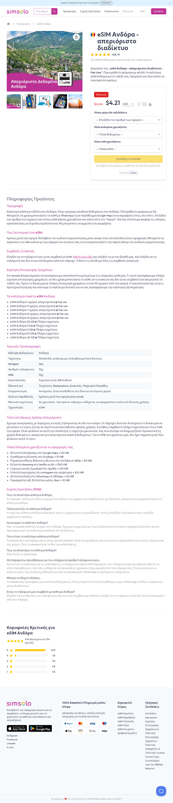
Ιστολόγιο (150, 713)
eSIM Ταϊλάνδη (126, 721)
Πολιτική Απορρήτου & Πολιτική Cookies (155, 748)
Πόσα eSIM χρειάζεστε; (107, 141)
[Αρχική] (8, 24)
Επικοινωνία (112, 11)
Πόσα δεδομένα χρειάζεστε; (110, 127)
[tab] (14, 101)
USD (142, 11)
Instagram (12, 735)
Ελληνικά (128, 11)
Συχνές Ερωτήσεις (90, 11)
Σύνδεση (159, 11)
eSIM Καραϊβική (126, 717)
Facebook (12, 739)
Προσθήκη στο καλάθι (128, 158)
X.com (10, 747)
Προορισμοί (69, 11)
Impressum (151, 717)
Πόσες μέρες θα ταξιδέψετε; (111, 112)
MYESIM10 (106, 3)
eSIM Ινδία (123, 725)
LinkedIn (11, 743)
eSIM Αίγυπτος (125, 713)
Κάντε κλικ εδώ (83, 256)
